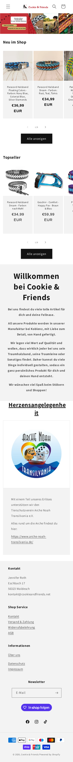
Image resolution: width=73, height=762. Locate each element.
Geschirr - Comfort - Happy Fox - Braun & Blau (48, 205)
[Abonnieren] (56, 693)
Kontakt (13, 616)
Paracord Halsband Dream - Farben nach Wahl (17, 205)
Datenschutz (16, 663)
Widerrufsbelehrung (21, 627)
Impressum (15, 669)
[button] (8, 6)
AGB (11, 633)
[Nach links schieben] (27, 127)
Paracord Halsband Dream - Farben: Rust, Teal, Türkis (48, 90)
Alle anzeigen (36, 139)
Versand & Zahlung (21, 622)
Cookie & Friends (30, 754)
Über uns (14, 655)
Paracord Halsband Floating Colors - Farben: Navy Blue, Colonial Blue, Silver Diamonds (17, 93)
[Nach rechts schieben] (45, 127)
